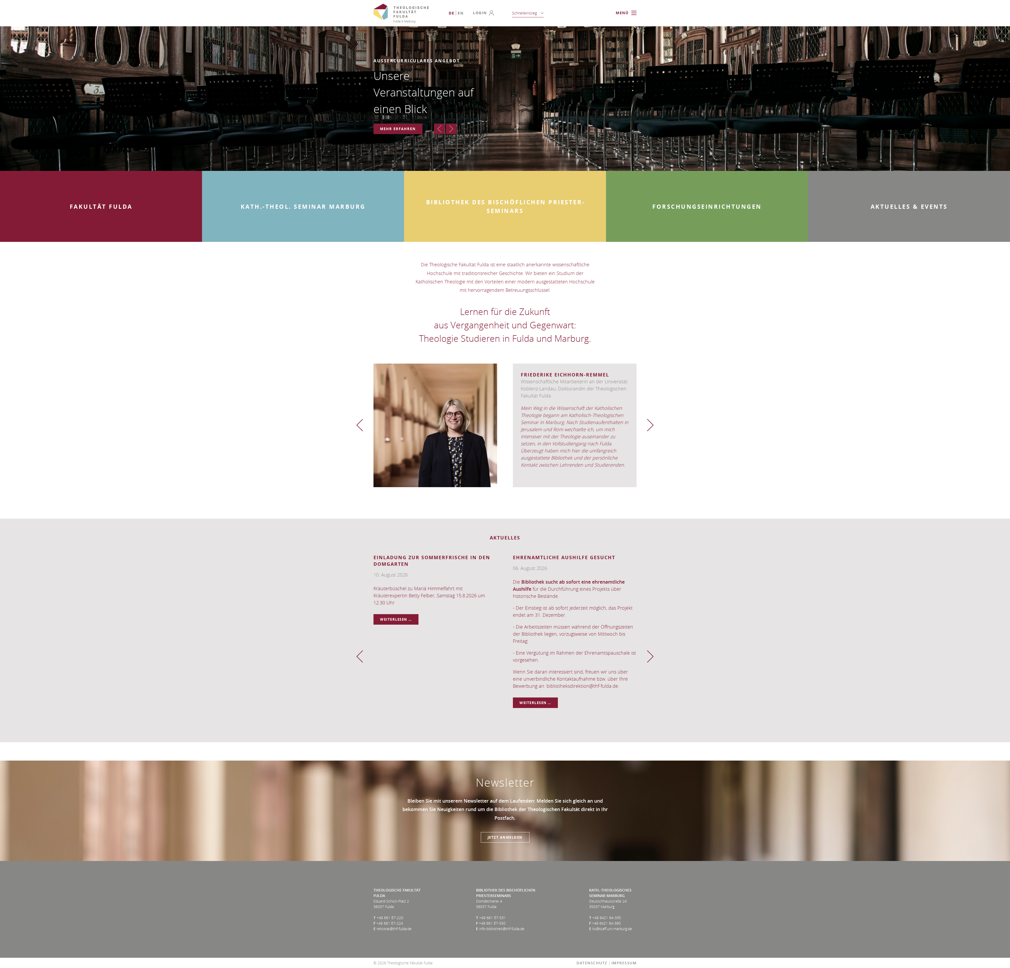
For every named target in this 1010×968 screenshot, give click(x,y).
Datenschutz (592, 962)
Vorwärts (451, 129)
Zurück (439, 129)
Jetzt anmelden (505, 837)
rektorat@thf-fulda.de (394, 928)
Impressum (624, 962)
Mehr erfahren (398, 128)
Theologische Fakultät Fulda (401, 13)
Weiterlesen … (399, 621)
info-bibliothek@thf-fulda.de (501, 928)
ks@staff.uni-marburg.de (612, 928)
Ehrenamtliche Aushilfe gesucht (564, 557)
